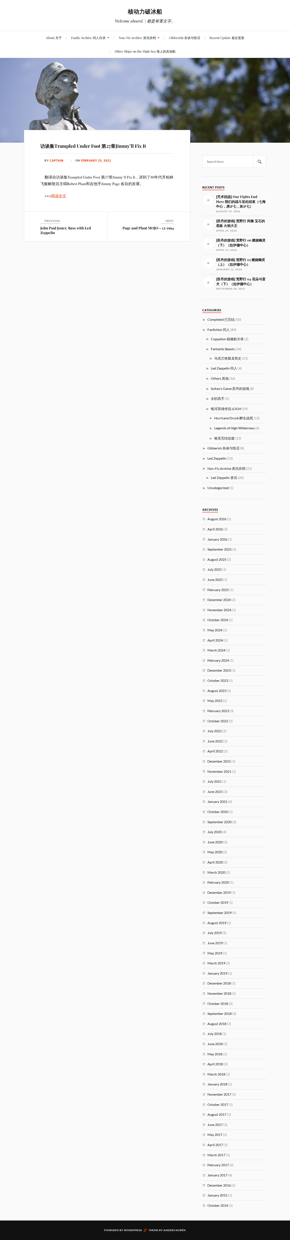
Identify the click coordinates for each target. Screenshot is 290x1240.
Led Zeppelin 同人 (224, 368)
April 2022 (215, 751)
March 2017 (216, 1155)
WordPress (133, 1230)
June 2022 (215, 741)
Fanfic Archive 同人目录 (88, 37)
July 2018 (214, 1034)
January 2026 (217, 539)
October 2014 (217, 1205)
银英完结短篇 (224, 438)
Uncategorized (218, 488)
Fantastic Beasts (223, 349)
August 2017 (216, 1114)
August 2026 (216, 519)
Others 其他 (220, 378)
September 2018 (219, 1013)
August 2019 (216, 923)
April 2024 (215, 640)
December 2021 (219, 761)
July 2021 (214, 781)
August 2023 (216, 691)
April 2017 (215, 1145)
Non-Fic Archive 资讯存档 (137, 37)
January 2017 (217, 1175)
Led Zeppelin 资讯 (224, 478)
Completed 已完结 (221, 319)
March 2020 (216, 872)
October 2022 (217, 721)
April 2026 (215, 529)
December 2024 (219, 600)
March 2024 (216, 650)
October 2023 (217, 680)
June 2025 (215, 579)
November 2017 (219, 1094)
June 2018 (215, 1044)
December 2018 (219, 983)
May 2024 (214, 630)
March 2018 (216, 1074)
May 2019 (214, 953)
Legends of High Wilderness (234, 428)
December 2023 (219, 670)
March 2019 (216, 963)
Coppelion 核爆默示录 (227, 339)
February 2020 (218, 882)
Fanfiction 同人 (218, 330)
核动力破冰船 (145, 11)
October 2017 (217, 1104)
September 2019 (219, 913)
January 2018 (217, 1084)
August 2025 (216, 559)
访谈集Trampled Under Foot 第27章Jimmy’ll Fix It (93, 146)
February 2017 (218, 1165)
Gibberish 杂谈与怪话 (184, 37)
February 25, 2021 (96, 160)
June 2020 (215, 842)
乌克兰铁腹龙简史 (227, 358)
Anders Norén (174, 1230)
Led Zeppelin (216, 458)
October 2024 (217, 620)
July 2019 (214, 933)
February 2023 (218, 711)
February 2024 (218, 660)
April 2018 (215, 1064)
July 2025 (214, 569)
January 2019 (217, 973)
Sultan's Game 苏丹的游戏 (230, 388)
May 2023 (214, 701)
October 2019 (217, 902)
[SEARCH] (259, 161)
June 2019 (215, 943)
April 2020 (215, 862)
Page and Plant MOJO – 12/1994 (148, 228)
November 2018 (219, 993)
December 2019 (219, 892)
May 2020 (214, 852)
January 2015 (217, 1195)
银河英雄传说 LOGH (226, 409)
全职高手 (217, 398)
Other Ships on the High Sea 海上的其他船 (145, 51)
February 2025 (218, 590)
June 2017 (215, 1125)
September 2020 (219, 822)
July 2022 (214, 731)
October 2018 (217, 1003)
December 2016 (219, 1185)
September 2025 (219, 549)
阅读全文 (58, 195)
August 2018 (216, 1024)
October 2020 (217, 812)
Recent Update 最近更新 (227, 37)
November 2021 (219, 771)
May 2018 (214, 1054)
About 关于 (54, 37)
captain (56, 160)
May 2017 (214, 1135)
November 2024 (219, 610)
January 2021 (217, 801)
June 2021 (215, 791)
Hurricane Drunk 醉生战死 (233, 418)
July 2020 (214, 832)
